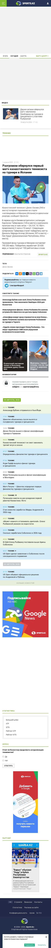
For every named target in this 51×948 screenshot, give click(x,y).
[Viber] (30, 273)
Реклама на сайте (31, 907)
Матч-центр (41, 56)
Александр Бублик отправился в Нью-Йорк (22, 410)
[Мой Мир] (23, 273)
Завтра (23, 56)
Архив (31, 913)
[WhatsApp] (34, 273)
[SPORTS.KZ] (25, 802)
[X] (27, 273)
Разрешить (29, 945)
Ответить (8, 766)
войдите (15, 387)
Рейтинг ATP (11, 731)
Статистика (17, 907)
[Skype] (37, 273)
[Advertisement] (25, 30)
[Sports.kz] (25, 3)
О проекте (18, 902)
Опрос (5, 744)
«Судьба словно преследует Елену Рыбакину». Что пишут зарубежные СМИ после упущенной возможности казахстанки (23, 329)
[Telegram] (41, 273)
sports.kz (43, 254)
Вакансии (28, 902)
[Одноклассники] (20, 273)
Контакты (38, 902)
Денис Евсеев (7, 267)
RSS (40, 913)
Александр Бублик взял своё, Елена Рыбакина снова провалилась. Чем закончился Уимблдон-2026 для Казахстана (24, 302)
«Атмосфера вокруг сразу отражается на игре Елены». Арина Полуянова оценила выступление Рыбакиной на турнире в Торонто (25, 319)
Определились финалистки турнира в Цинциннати (25, 454)
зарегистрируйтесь (31, 387)
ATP (7, 724)
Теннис (6, 133)
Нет (6, 761)
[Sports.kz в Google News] (25, 637)
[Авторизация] (48, 3)
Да (6, 757)
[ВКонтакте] (16, 273)
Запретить (42, 945)
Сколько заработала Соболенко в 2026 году (22, 533)
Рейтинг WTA (11, 735)
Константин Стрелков (22, 254)
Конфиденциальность (18, 913)
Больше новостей (25, 583)
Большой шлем (12, 720)
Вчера (5, 56)
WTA (8, 727)
